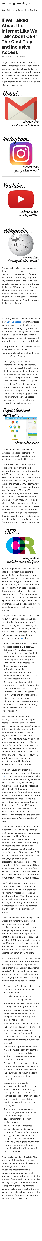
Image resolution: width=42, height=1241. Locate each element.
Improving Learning (14, 3)
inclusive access (13, 322)
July (6, 776)
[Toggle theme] (29, 3)
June (22, 638)
